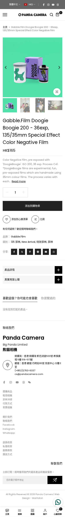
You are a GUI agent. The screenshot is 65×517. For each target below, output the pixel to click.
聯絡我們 (7, 421)
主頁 (5, 27)
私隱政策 (7, 446)
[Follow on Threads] (57, 4)
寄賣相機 (7, 407)
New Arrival (28, 242)
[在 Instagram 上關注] (48, 4)
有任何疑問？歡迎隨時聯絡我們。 (20, 229)
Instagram (9, 429)
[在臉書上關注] (43, 4)
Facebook (9, 424)
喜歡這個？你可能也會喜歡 (20, 298)
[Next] (56, 67)
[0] (58, 15)
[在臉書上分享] (14, 252)
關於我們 (7, 417)
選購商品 (7, 391)
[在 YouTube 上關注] (53, 4)
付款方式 (7, 403)
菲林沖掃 (7, 399)
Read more (19, 181)
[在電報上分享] (38, 252)
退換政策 (7, 442)
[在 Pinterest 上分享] (30, 252)
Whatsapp (9, 433)
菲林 (50, 242)
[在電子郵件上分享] (46, 252)
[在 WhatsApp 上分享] (54, 252)
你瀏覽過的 (48, 298)
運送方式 (7, 454)
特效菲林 (41, 242)
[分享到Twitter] (22, 252)
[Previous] (8, 67)
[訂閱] (54, 480)
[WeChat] (29, 382)
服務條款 (7, 450)
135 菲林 (15, 242)
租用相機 (7, 395)
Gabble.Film (18, 236)
